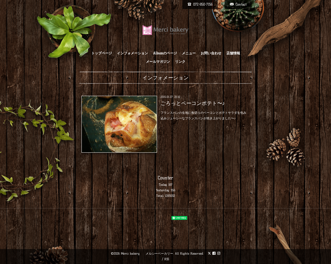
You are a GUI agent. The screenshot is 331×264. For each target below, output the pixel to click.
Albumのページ (165, 53)
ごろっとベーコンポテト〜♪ (193, 103)
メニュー (189, 53)
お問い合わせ (211, 53)
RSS (166, 259)
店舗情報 (233, 53)
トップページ (101, 53)
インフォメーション (132, 53)
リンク (180, 61)
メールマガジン (158, 61)
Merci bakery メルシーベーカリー (147, 253)
